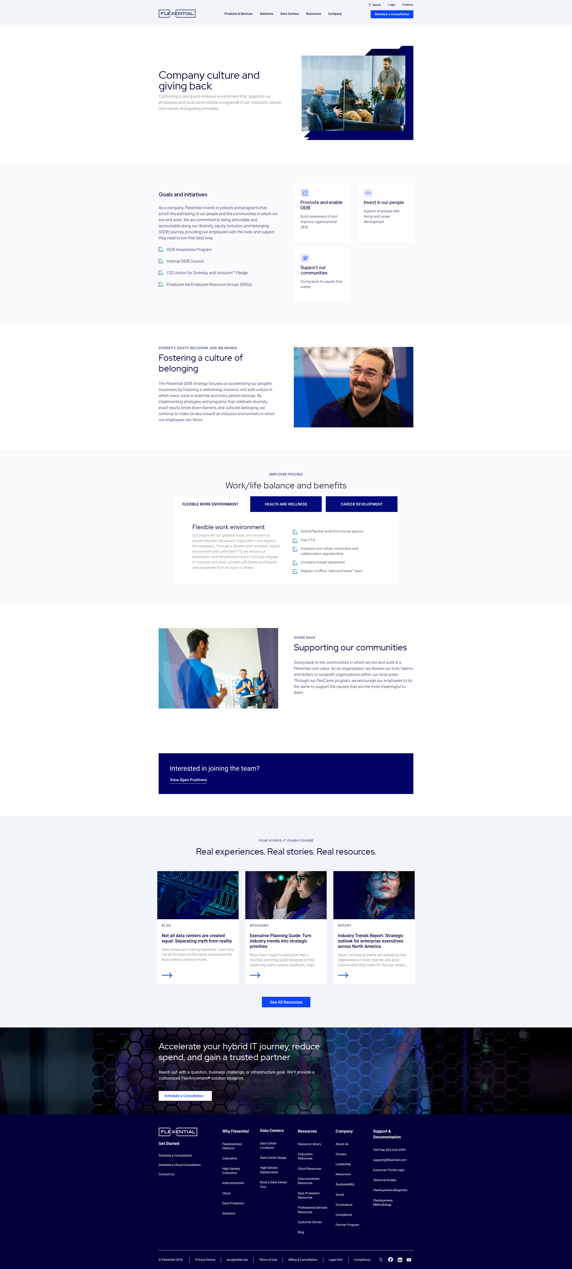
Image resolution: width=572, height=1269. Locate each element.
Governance (344, 1204)
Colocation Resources (305, 1156)
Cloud (226, 1193)
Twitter (381, 1260)
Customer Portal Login (388, 1170)
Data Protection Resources (309, 1195)
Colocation (229, 1158)
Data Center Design (273, 1157)
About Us (342, 1144)
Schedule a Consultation (392, 14)
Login (391, 4)
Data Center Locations (268, 1146)
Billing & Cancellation (302, 1259)
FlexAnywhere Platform (232, 1146)
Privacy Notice (205, 1259)
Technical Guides (384, 1180)
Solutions (228, 1213)
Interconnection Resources (309, 1181)
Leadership (343, 1164)
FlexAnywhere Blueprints (390, 1190)
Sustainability (345, 1184)
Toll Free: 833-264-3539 (389, 1150)
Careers (341, 1154)
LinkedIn (399, 1259)
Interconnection (233, 1183)
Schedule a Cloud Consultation (180, 1165)
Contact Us (166, 1174)
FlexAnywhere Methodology (383, 1203)
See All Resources (286, 1002)
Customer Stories (310, 1222)
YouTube (408, 1259)
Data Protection (233, 1203)
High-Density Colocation (231, 1171)
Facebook (390, 1259)
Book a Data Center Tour (273, 1184)
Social (340, 1194)
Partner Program (347, 1225)
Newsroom (343, 1174)
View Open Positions (188, 779)
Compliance (344, 1214)
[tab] (210, 504)
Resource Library (309, 1144)
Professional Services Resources (312, 1210)
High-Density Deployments (269, 1170)
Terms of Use (268, 1259)
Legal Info (336, 1259)
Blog (301, 1232)
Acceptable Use (237, 1259)
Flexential (177, 14)
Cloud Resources (309, 1168)
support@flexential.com (389, 1160)
